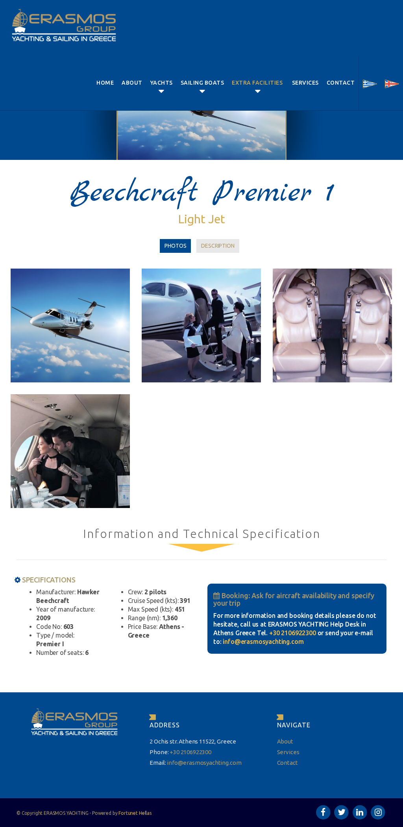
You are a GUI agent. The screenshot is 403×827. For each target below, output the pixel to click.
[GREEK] (370, 82)
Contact (341, 83)
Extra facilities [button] (258, 83)
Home (105, 83)
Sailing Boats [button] (202, 83)
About (132, 83)
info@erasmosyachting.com (263, 641)
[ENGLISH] (392, 82)
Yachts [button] (161, 83)
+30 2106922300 (292, 632)
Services (305, 83)
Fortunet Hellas (135, 813)
